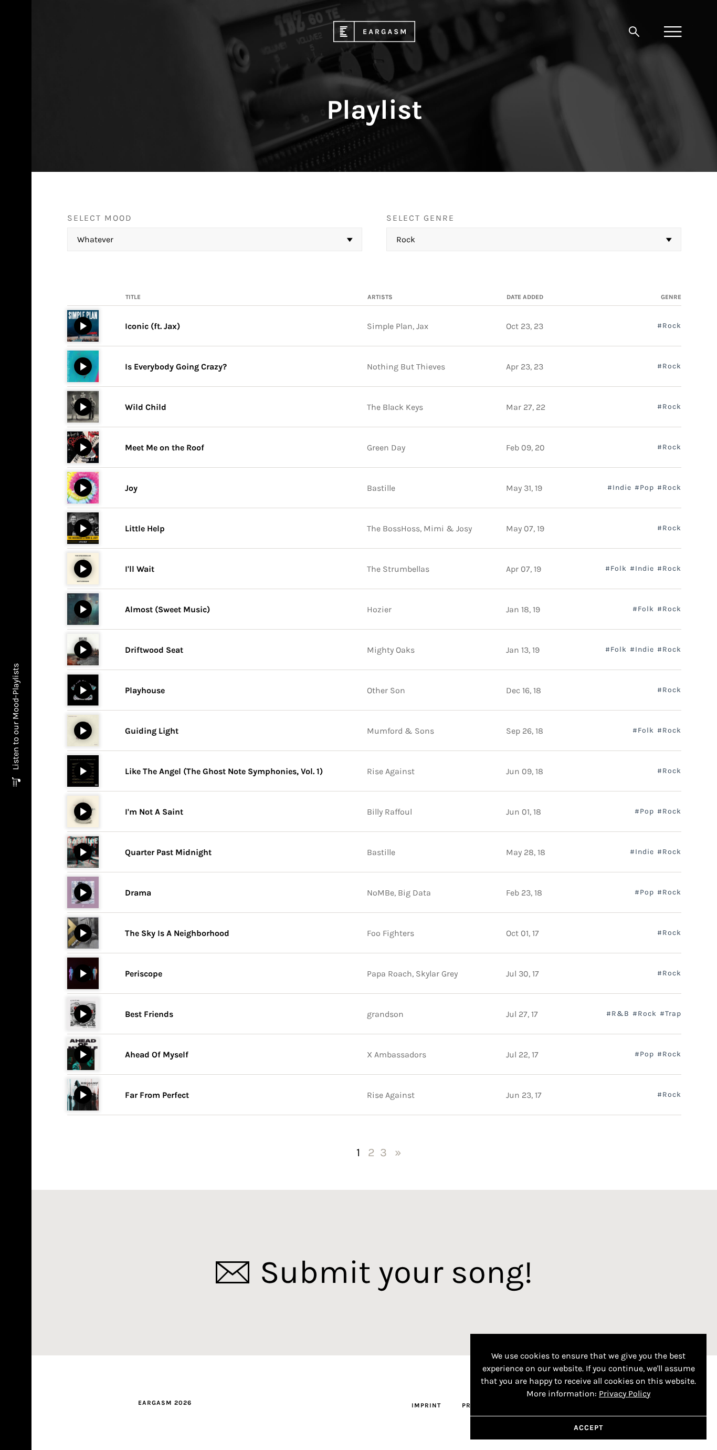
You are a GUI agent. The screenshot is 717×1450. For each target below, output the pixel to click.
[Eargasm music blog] (374, 39)
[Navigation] (672, 31)
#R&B (617, 1014)
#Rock (669, 326)
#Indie (619, 488)
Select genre (420, 218)
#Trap (670, 1014)
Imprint (426, 1405)
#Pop (644, 488)
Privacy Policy (624, 1393)
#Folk (616, 568)
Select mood (99, 218)
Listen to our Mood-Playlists (15, 717)
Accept (588, 1427)
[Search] (634, 31)
